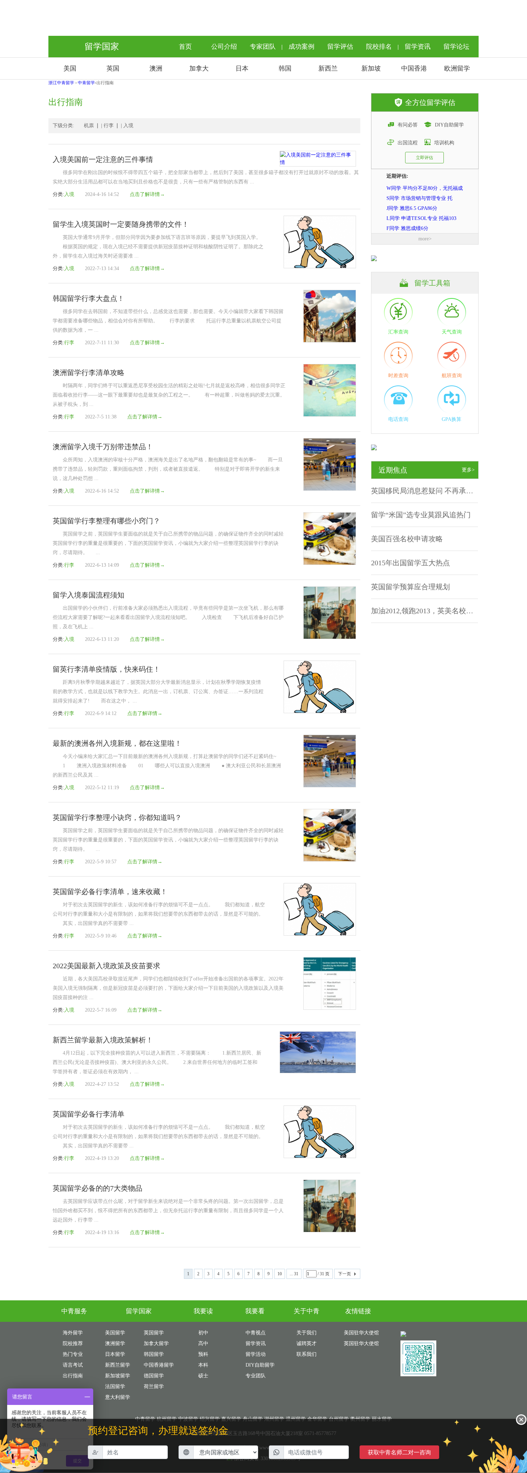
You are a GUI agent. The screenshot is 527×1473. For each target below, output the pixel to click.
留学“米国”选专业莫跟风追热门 (421, 515)
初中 (203, 1332)
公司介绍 (224, 46)
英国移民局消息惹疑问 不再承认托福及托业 (440, 491)
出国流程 (408, 142)
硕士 (203, 1375)
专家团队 (263, 46)
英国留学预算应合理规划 (410, 587)
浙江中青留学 (61, 82)
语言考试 (73, 1365)
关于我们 (306, 1332)
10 (279, 1273)
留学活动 (256, 1354)
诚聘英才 (306, 1343)
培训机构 (444, 142)
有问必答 (408, 125)
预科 (203, 1354)
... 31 (294, 1273)
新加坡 (371, 68)
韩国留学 (154, 1354)
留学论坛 (456, 46)
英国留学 (154, 1332)
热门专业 (73, 1354)
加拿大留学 (156, 1343)
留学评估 (340, 46)
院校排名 (379, 46)
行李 (109, 125)
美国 (69, 68)
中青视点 (256, 1332)
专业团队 (256, 1375)
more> (425, 238)
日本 (242, 68)
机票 (89, 125)
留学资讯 (418, 46)
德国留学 (154, 1375)
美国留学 (115, 1332)
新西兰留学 (117, 1365)
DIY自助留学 (449, 125)
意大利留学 (117, 1397)
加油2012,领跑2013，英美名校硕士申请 (433, 611)
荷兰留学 (154, 1386)
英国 (112, 68)
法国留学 (115, 1386)
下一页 (344, 1273)
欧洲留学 (457, 68)
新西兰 (328, 68)
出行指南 (73, 1375)
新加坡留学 (117, 1375)
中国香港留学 (159, 1365)
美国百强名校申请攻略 (407, 539)
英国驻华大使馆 (361, 1343)
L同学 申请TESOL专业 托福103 (421, 208)
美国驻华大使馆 (361, 1332)
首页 (185, 46)
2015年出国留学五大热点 (410, 563)
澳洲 (155, 68)
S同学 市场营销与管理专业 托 (419, 188)
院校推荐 (73, 1343)
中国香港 (414, 68)
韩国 (285, 68)
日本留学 (115, 1354)
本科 (203, 1365)
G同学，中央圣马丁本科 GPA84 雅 (424, 228)
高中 (203, 1343)
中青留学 (86, 82)
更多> (468, 469)
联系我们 (306, 1354)
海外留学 (73, 1332)
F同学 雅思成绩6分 (407, 218)
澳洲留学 (115, 1343)
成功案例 (301, 46)
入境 (128, 125)
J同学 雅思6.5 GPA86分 (411, 198)
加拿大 (199, 68)
